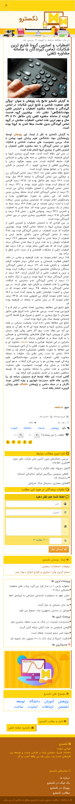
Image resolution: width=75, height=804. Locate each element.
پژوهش (18, 134)
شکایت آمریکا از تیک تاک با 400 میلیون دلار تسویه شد (39, 638)
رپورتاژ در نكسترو (60, 788)
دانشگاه (24, 384)
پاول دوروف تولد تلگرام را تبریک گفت (47, 468)
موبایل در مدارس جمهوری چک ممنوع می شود (44, 610)
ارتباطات (47, 706)
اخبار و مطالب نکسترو (51, 721)
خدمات (24, 342)
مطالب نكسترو (61, 793)
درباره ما (65, 778)
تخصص (63, 706)
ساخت (18, 706)
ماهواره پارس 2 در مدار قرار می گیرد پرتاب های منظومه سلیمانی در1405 (39, 588)
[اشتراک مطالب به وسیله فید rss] (8, 442)
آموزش (49, 701)
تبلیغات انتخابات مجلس (56, 566)
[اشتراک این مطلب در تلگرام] (30, 442)
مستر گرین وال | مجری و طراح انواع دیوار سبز (42, 572)
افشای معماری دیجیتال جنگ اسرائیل (48, 483)
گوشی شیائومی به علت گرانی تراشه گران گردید (44, 627)
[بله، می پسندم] (37, 435)
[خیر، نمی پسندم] (21, 435)
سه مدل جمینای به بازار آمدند (53, 605)
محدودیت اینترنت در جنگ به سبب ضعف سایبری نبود (40, 622)
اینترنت (33, 706)
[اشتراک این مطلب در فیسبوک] (24, 442)
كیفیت (14, 428)
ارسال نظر (57, 549)
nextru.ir (59, 407)
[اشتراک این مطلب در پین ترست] (13, 442)
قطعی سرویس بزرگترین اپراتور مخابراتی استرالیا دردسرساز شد (43, 476)
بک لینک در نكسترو (58, 783)
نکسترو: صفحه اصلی (19, 728)
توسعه (20, 701)
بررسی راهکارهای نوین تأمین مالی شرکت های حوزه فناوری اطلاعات (40, 461)
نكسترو (28, 18)
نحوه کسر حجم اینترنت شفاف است (50, 633)
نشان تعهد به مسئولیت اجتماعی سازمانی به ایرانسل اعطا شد (39, 597)
